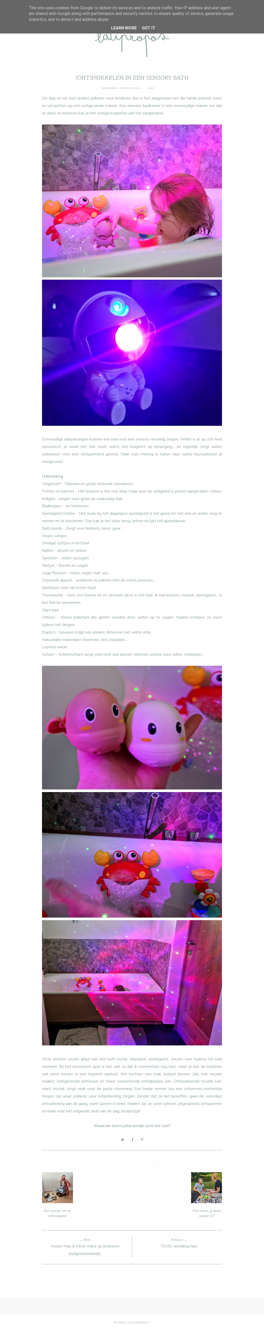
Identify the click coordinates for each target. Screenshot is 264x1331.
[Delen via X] (122, 1140)
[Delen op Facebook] (132, 1140)
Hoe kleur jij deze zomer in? (207, 1213)
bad (151, 88)
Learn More (124, 28)
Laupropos (137, 1322)
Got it (148, 28)
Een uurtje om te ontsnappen (57, 1213)
